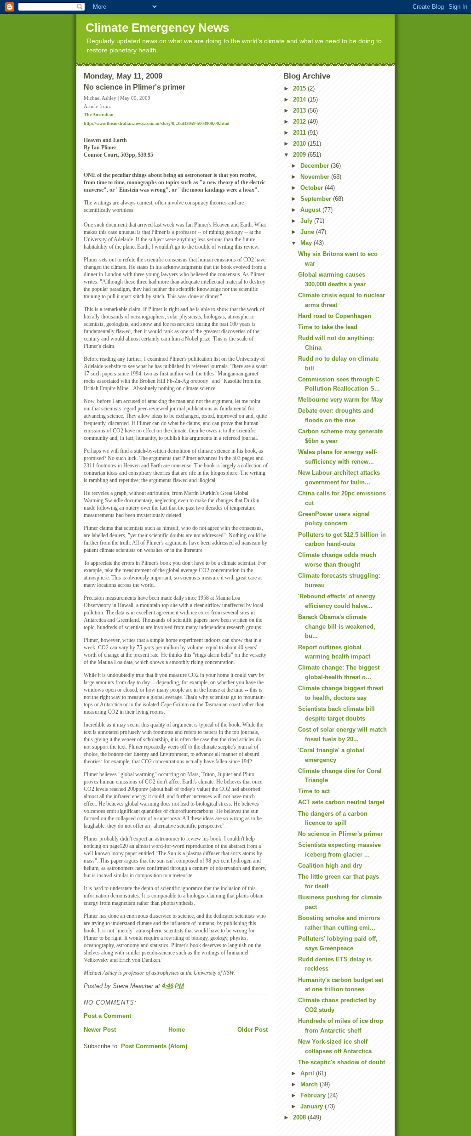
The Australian (99, 114)
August (311, 209)
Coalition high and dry (330, 865)
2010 (300, 143)
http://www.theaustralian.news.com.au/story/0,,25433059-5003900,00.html (157, 123)
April (308, 1073)
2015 (300, 88)
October (312, 187)
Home (176, 1029)
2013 (300, 110)
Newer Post (100, 1029)
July (307, 220)
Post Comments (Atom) (154, 1046)
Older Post (252, 1029)
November (315, 176)
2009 (300, 154)
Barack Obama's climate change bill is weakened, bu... (336, 626)
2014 (300, 99)
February (313, 1095)
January (312, 1106)
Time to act (314, 791)
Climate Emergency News (157, 27)
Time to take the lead (327, 327)
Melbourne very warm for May (340, 399)
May (307, 242)
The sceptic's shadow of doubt (341, 1062)
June (308, 231)
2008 (300, 1117)
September (316, 198)
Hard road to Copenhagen (334, 315)
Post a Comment (107, 1015)
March (310, 1084)
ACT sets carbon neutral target (341, 802)
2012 (300, 121)
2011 (300, 132)
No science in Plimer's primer (340, 833)
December (315, 165)
